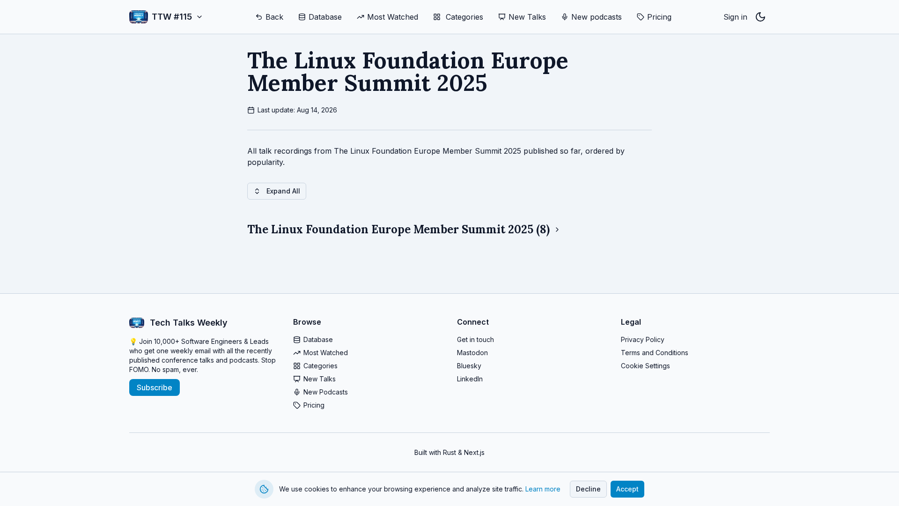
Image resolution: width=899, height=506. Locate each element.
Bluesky (469, 366)
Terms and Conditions (654, 353)
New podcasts (596, 17)
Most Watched (392, 17)
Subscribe (154, 387)
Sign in (735, 17)
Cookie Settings (645, 366)
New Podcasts (325, 392)
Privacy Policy (642, 339)
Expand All (283, 191)
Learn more (542, 489)
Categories (320, 366)
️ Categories (463, 17)
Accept (627, 489)
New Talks (527, 17)
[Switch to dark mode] (760, 16)
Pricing (659, 17)
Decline (588, 489)
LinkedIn (470, 379)
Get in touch (475, 339)
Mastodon (472, 353)
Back (274, 17)
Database (325, 17)
